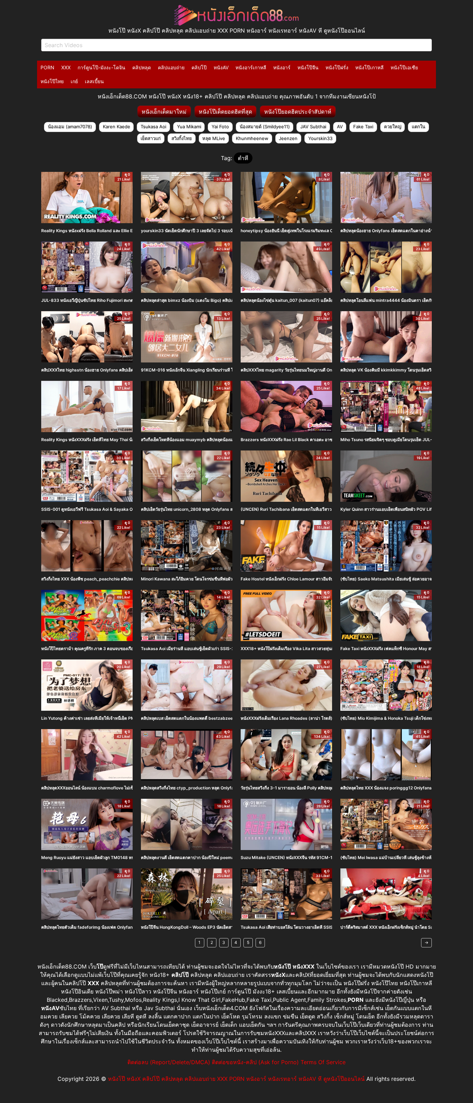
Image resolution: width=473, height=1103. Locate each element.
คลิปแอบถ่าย (171, 67)
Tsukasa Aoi (153, 126)
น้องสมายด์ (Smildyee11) (265, 126)
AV (340, 126)
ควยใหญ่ (392, 126)
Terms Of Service (323, 1062)
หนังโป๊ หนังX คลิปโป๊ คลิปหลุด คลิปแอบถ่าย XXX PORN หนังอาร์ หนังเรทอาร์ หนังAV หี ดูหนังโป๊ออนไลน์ (236, 1078)
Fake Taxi (363, 126)
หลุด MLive (213, 138)
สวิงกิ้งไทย (181, 138)
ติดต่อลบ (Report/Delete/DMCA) (168, 1062)
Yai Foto (220, 126)
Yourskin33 (320, 138)
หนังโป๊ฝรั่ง (336, 67)
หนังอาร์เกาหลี (250, 67)
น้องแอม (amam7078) (70, 126)
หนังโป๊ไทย (52, 81)
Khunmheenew (252, 138)
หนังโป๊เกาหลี (369, 67)
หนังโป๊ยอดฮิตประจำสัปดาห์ (297, 111)
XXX (66, 67)
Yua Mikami (189, 126)
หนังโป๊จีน (308, 67)
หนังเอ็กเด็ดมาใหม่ (164, 111)
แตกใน (418, 126)
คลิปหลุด (141, 67)
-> (426, 942)
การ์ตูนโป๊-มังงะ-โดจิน (101, 67)
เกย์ (74, 81)
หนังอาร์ (282, 67)
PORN (47, 67)
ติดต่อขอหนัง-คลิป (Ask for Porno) (255, 1062)
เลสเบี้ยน (94, 81)
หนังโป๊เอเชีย (404, 67)
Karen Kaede (116, 126)
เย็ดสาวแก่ (151, 138)
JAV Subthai (313, 126)
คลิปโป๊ (199, 67)
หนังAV (221, 67)
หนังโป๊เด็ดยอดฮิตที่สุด (225, 111)
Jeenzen (288, 138)
